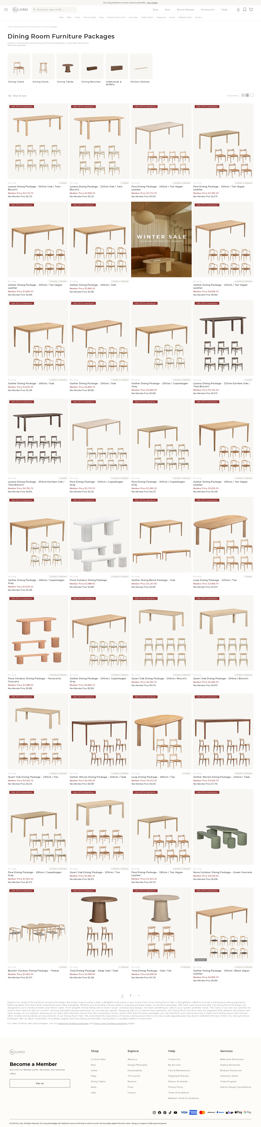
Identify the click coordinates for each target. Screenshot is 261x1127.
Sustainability (135, 1070)
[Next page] (138, 995)
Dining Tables (90, 17)
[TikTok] (170, 1113)
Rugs (101, 17)
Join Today (152, 3)
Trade (224, 9)
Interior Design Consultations (235, 1087)
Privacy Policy (175, 1087)
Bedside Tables (185, 17)
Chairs (77, 17)
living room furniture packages (110, 1023)
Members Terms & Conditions (183, 1098)
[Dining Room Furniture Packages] (161, 239)
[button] (6, 9)
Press (131, 1087)
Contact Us (174, 1059)
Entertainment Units (116, 17)
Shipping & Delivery (178, 1076)
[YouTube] (175, 1113)
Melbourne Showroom (232, 1059)
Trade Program (228, 1081)
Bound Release (185, 9)
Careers (132, 1092)
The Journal (134, 1076)
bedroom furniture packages (73, 1023)
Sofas (61, 17)
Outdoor (198, 17)
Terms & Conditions (178, 1092)
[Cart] (251, 9)
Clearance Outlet (229, 1076)
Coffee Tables (147, 17)
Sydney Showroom (230, 1064)
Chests (172, 17)
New (167, 9)
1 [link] (122, 995)
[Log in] (238, 9)
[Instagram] (154, 1113)
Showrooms (207, 9)
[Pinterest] (165, 1113)
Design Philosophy (137, 1064)
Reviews (132, 1081)
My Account (174, 1064)
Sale (93, 1092)
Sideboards (161, 17)
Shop (155, 9)
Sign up (40, 1083)
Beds (69, 17)
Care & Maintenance (179, 1070)
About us (132, 1059)
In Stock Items (98, 1059)
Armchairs (133, 17)
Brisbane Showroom (231, 1070)
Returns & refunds (178, 1081)
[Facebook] (159, 1113)
